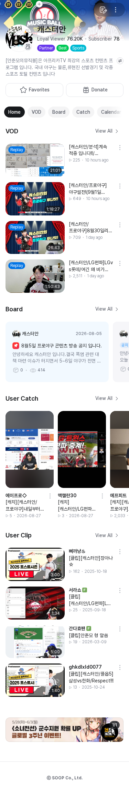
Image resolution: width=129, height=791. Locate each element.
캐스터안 (30, 333)
